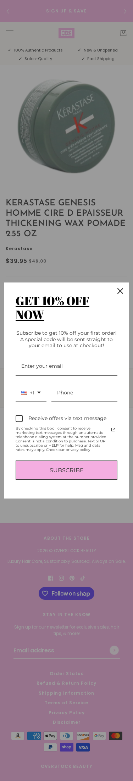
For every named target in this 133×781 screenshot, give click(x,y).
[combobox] (31, 393)
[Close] (120, 291)
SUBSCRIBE (67, 470)
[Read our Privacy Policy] (113, 429)
